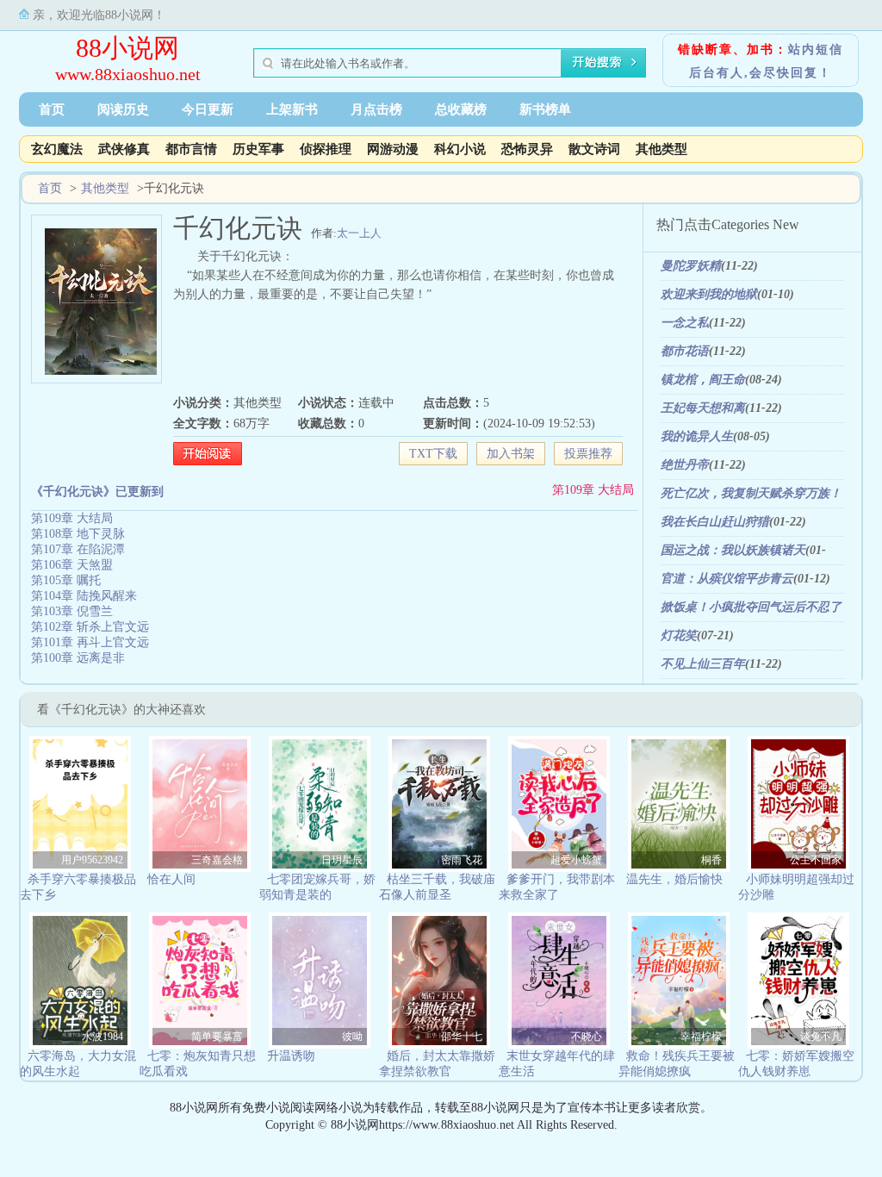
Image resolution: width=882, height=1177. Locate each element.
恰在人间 (171, 879)
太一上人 (359, 233)
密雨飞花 (461, 860)
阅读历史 (123, 109)
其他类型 (661, 149)
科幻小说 (460, 149)
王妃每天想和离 (703, 408)
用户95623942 (92, 860)
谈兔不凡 (821, 1037)
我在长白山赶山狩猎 (715, 521)
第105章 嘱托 (66, 580)
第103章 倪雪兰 (72, 611)
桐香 (711, 860)
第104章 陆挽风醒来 (84, 595)
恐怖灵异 (527, 149)
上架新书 (292, 109)
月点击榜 (376, 109)
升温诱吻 (291, 1055)
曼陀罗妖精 (691, 265)
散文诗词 (594, 149)
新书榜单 (545, 109)
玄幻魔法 (57, 149)
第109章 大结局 (593, 489)
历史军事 (258, 149)
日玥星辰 (342, 860)
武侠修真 (124, 149)
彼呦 (352, 1037)
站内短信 (815, 49)
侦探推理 (325, 149)
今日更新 (207, 109)
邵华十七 (461, 1037)
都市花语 (685, 351)
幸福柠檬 (701, 1037)
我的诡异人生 (697, 436)
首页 (52, 109)
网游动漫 (393, 149)
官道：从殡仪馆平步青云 (727, 578)
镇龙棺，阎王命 (703, 379)
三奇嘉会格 (217, 860)
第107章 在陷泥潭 (78, 549)
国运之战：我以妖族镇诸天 (733, 550)
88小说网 (127, 48)
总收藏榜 (461, 109)
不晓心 (586, 1037)
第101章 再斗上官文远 (90, 642)
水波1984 (102, 1037)
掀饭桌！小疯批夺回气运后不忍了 (751, 607)
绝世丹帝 (685, 464)
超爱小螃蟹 (576, 860)
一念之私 (685, 322)
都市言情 (191, 149)
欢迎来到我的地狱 (709, 294)
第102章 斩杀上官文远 (90, 626)
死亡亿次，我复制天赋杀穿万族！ (751, 493)
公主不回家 (816, 860)
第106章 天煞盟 (72, 564)
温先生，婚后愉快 (674, 879)
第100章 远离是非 (78, 657)
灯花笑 (679, 635)
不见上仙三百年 (703, 663)
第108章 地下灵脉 (78, 533)
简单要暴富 (217, 1037)
